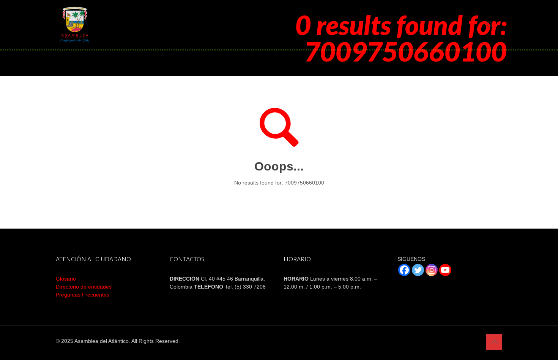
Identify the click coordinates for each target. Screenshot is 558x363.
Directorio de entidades (84, 287)
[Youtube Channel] (445, 270)
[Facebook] (404, 270)
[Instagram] (432, 270)
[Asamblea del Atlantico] (75, 24)
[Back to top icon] (494, 342)
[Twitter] (418, 270)
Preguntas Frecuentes (82, 295)
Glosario (66, 279)
